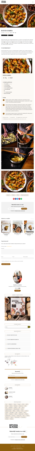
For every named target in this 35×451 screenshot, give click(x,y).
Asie (6, 404)
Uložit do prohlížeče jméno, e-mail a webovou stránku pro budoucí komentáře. (12, 261)
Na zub (22, 409)
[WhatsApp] (21, 199)
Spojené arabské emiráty (24, 195)
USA (24, 415)
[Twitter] (17, 199)
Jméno (2, 256)
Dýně (27, 404)
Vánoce (12, 417)
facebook (15, 288)
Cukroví (15, 404)
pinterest (18, 288)
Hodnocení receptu (3, 246)
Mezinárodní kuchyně (16, 409)
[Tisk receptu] (28, 60)
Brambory (8, 195)
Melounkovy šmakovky (9, 409)
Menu (33, 2)
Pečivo (23, 410)
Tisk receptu (11, 35)
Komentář (2, 248)
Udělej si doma (19, 415)
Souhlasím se (18, 210)
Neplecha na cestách (8, 410)
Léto (19, 407)
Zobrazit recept (4, 35)
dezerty (19, 404)
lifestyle (16, 407)
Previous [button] (31, 219)
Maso (23, 407)
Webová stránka (25, 256)
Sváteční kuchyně (8, 415)
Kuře (6, 407)
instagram (16, 288)
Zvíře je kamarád (17, 417)
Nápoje (14, 410)
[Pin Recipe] (31, 60)
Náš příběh (17, 290)
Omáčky (18, 410)
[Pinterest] (19, 199)
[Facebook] (15, 199)
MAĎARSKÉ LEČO (17, 233)
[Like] (14, 199)
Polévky (7, 412)
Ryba (25, 412)
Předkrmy (13, 195)
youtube (19, 288)
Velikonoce (7, 417)
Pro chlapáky (12, 412)
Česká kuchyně (23, 417)
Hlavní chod (7, 32)
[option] (6, 228)
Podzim (27, 410)
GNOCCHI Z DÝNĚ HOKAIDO (6, 234)
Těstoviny (14, 415)
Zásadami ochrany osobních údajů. (20, 210)
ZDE (4, 42)
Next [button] (33, 219)
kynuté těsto (10, 407)
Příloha (18, 195)
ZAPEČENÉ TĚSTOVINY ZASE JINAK (29, 234)
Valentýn (28, 415)
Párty (16, 412)
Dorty (23, 404)
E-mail (13, 256)
